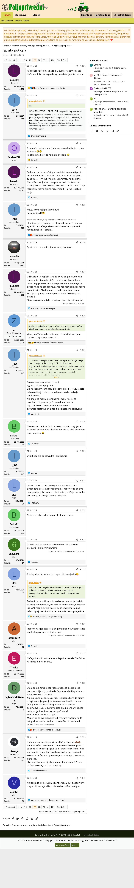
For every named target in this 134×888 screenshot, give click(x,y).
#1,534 (82, 539)
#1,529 (82, 350)
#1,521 (82, 66)
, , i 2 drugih (48, 800)
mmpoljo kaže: (35, 101)
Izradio (91, 835)
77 (35, 60)
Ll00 (14, 494)
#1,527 (82, 272)
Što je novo (20, 14)
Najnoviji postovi (99, 60)
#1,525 (82, 205)
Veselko (14, 792)
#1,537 (82, 653)
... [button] (21, 60)
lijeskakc (14, 80)
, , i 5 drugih (47, 730)
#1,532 (82, 480)
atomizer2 (14, 637)
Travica (14, 667)
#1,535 (82, 569)
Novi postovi (7, 20)
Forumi (7, 14)
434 (52, 60)
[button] (29, 15)
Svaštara (97, 104)
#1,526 (82, 242)
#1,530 (82, 421)
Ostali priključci (100, 94)
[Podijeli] (77, 66)
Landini (97, 64)
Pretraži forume (22, 20)
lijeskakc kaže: (35, 321)
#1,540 (82, 778)
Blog (35, 14)
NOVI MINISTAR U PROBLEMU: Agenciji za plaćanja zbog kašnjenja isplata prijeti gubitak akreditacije (78, 111)
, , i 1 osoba (48, 342)
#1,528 (82, 315)
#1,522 (82, 95)
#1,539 (82, 737)
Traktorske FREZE (102, 88)
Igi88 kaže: (34, 582)
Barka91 (14, 435)
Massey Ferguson (102, 84)
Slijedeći (60, 60)
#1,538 (82, 683)
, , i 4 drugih (49, 88)
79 (44, 60)
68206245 (14, 553)
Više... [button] (56, 377)
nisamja (14, 751)
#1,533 (82, 510)
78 (39, 60)
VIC (95, 98)
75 (25, 60)
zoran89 (14, 256)
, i (45, 235)
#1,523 (82, 143)
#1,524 (82, 167)
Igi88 (14, 109)
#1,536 (82, 624)
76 (30, 60)
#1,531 (82, 451)
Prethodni (10, 60)
